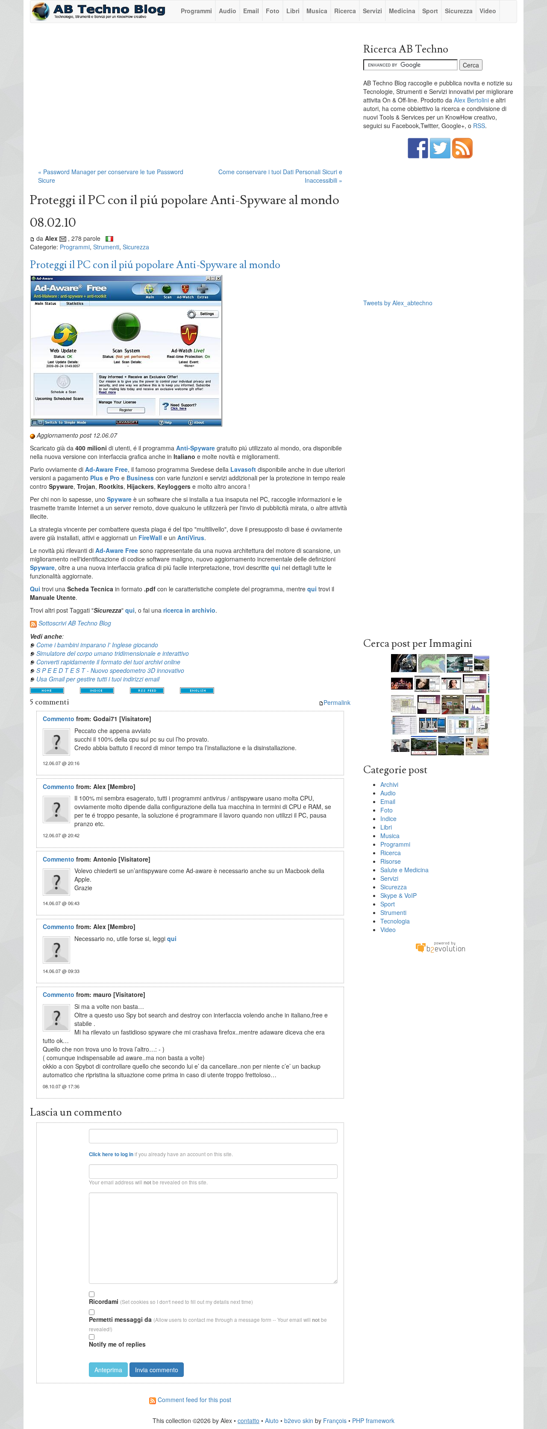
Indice (388, 818)
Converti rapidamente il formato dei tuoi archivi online (108, 662)
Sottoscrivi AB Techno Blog (74, 623)
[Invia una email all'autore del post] (62, 238)
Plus (96, 477)
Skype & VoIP (398, 895)
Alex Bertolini (471, 100)
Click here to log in (111, 1154)
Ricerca (345, 10)
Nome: (75, 1132)
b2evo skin (298, 1420)
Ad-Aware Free (106, 469)
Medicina (402, 10)
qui (130, 610)
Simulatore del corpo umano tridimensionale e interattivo (112, 653)
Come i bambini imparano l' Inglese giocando (97, 644)
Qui (35, 588)
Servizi (372, 10)
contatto (248, 1420)
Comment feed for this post (193, 1399)
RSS (479, 125)
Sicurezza (459, 10)
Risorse (390, 861)
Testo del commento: (63, 1195)
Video (487, 10)
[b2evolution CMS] (440, 946)
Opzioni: (73, 1293)
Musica (316, 10)
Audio (227, 10)
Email (251, 10)
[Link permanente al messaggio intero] (32, 238)
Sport (430, 10)
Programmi (196, 10)
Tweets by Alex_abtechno (397, 302)
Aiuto (272, 1420)
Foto (272, 10)
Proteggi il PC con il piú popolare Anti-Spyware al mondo (155, 265)
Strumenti (106, 247)
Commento (58, 718)
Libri (293, 10)
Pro (115, 477)
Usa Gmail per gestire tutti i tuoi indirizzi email (97, 679)
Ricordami (103, 1301)
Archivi (389, 784)
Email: (75, 1167)
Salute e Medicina (404, 869)
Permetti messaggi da (120, 1319)
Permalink (336, 702)
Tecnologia (395, 921)
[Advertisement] (190, 99)
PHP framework (373, 1420)
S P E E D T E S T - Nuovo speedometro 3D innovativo (110, 670)
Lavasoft (243, 469)
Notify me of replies (117, 1344)
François (335, 1420)
